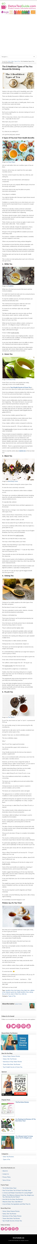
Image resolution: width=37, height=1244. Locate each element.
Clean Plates (11, 162)
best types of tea (19, 990)
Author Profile (18, 1004)
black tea (26, 990)
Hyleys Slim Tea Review (10, 1059)
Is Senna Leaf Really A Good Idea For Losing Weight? (17, 1192)
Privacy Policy (6, 1177)
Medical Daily (12, 379)
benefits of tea (10, 990)
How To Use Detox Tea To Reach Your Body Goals (16, 1190)
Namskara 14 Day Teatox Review (12, 1061)
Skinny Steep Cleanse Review (11, 1056)
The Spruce (11, 717)
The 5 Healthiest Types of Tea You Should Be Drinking (17, 67)
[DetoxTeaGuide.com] (18, 8)
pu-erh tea (7, 994)
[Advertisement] (18, 35)
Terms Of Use (6, 1180)
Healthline (11, 286)
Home (9, 61)
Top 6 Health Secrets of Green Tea (12, 1067)
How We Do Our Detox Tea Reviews (12, 1199)
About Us (5, 1171)
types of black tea (16, 994)
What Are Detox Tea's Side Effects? (12, 1201)
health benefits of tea (23, 992)
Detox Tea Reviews (8, 1156)
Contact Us (5, 1174)
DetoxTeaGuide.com (18, 1238)
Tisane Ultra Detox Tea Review (11, 1064)
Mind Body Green (13, 481)
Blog (12, 61)
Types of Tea (17, 61)
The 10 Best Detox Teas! (9, 1188)
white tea (24, 994)
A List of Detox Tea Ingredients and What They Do (16, 1204)
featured (8, 992)
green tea (13, 992)
